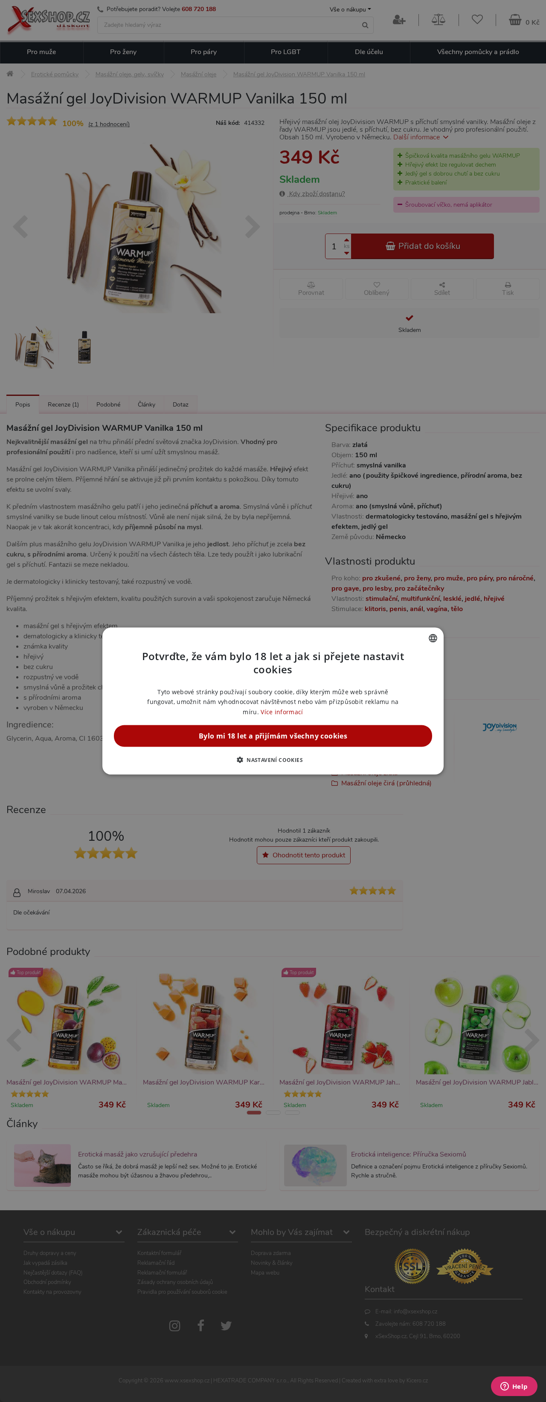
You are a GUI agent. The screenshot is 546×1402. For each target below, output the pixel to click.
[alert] (273, 701)
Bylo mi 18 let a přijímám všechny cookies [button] (273, 735)
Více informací (282, 711)
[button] (273, 759)
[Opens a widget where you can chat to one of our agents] (514, 1387)
